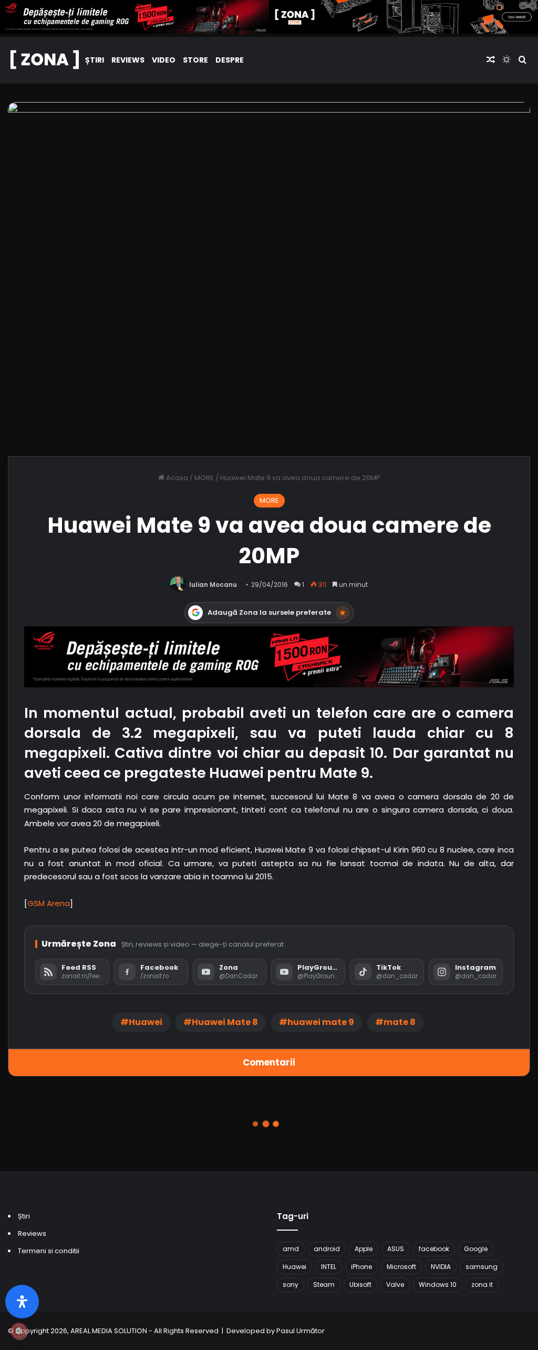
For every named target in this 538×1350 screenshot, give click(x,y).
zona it (482, 1284)
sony (290, 1284)
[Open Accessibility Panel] (22, 1301)
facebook (434, 1248)
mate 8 (400, 1022)
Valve (395, 1284)
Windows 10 (438, 1284)
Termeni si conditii (48, 1251)
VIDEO (163, 60)
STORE (195, 60)
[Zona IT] (44, 60)
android (327, 1248)
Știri (94, 60)
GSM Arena (48, 903)
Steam (324, 1284)
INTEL (328, 1266)
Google (476, 1248)
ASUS (395, 1248)
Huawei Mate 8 (225, 1022)
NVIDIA (441, 1266)
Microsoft (401, 1266)
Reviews (127, 60)
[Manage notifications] (19, 1331)
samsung (481, 1266)
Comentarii (269, 1062)
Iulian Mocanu (213, 584)
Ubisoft (360, 1284)
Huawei (145, 1022)
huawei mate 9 (320, 1022)
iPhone (361, 1266)
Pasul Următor (300, 1331)
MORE (204, 478)
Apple (364, 1248)
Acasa (176, 478)
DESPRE (229, 60)
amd (291, 1248)
